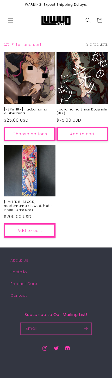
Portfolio (18, 272)
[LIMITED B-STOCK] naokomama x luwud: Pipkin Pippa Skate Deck (28, 206)
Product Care (23, 283)
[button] (10, 20)
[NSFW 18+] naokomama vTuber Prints (25, 111)
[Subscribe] (85, 329)
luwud (63, 373)
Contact (18, 295)
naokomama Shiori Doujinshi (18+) (82, 111)
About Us (19, 260)
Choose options (30, 134)
